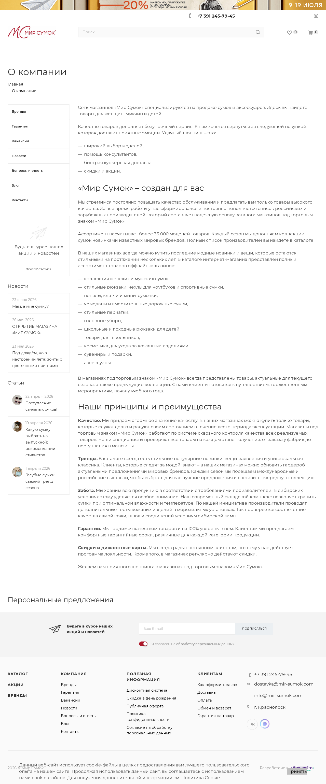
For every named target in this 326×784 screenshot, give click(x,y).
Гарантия (70, 692)
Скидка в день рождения (151, 698)
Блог (65, 723)
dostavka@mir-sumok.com (284, 684)
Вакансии (70, 700)
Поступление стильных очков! (41, 406)
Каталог (18, 674)
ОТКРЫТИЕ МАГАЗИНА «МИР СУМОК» (34, 329)
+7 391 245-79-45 (216, 16)
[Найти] (258, 32)
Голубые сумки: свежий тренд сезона (40, 481)
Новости (18, 286)
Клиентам (209, 674)
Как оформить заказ (217, 684)
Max (265, 724)
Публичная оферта (145, 706)
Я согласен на (193, 644)
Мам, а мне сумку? (30, 306)
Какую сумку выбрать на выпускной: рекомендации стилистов (40, 442)
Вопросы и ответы (79, 716)
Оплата (204, 700)
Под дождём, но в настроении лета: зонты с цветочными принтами (37, 359)
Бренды (17, 695)
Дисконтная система (147, 690)
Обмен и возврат (214, 708)
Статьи (16, 383)
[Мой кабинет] (316, 16)
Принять (297, 771)
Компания (74, 674)
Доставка (206, 692)
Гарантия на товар (215, 716)
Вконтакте (252, 724)
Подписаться (254, 628)
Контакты (70, 731)
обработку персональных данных (205, 644)
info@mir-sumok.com (278, 695)
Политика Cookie (200, 777)
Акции (16, 684)
